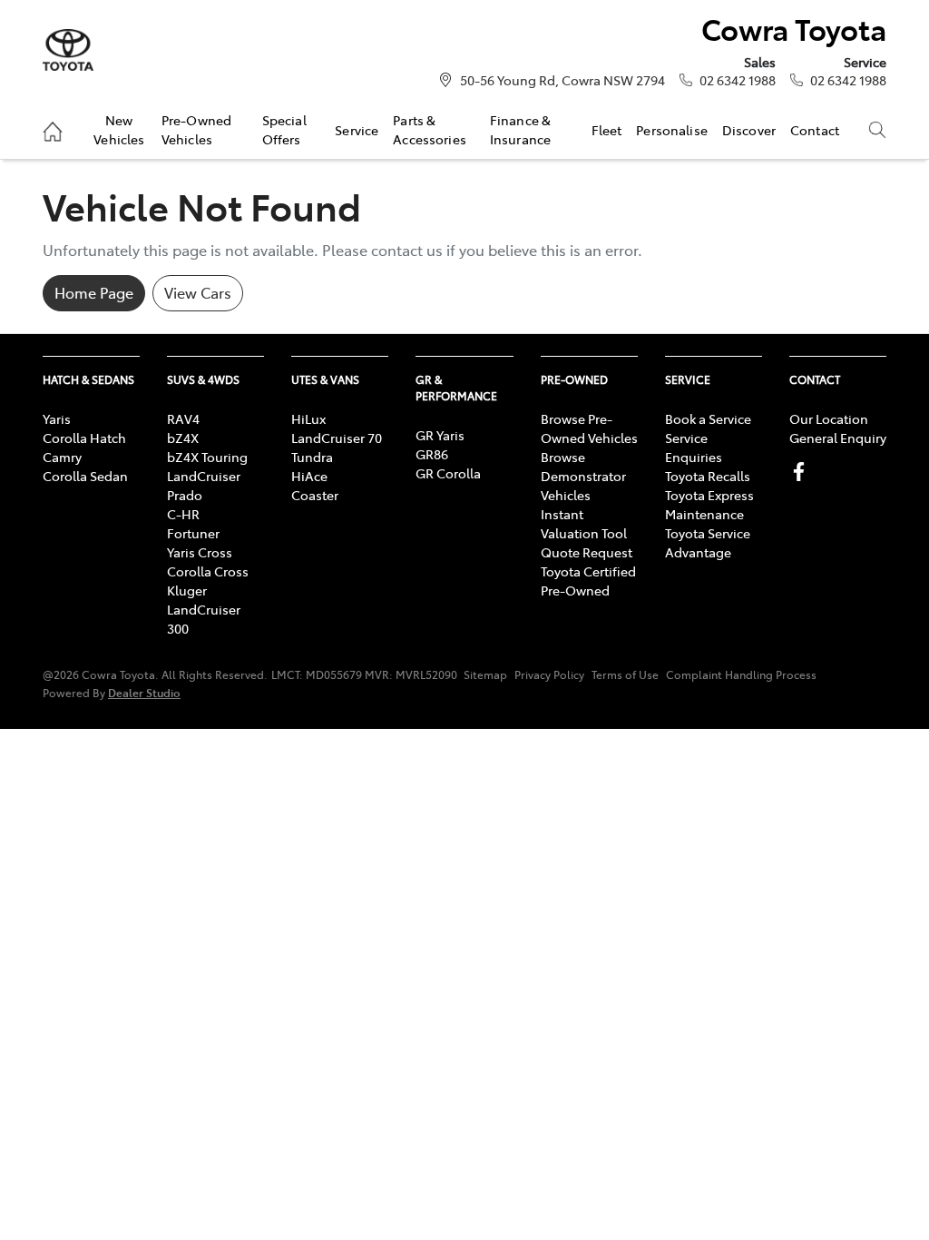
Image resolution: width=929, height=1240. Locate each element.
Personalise (672, 130)
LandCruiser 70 (336, 437)
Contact (814, 130)
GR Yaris (440, 435)
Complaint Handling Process (741, 674)
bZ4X (183, 437)
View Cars (197, 292)
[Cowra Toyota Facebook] (802, 471)
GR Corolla (448, 473)
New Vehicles (118, 129)
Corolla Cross (208, 571)
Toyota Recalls (707, 476)
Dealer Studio (144, 692)
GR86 (432, 454)
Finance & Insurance (520, 129)
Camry (62, 457)
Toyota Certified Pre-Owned (588, 580)
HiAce (309, 476)
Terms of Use (625, 674)
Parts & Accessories (429, 129)
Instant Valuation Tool (584, 523)
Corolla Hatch (84, 437)
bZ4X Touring (207, 457)
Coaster (314, 495)
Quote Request (586, 552)
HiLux (308, 418)
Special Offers (284, 129)
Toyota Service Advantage (707, 542)
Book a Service (708, 418)
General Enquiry (837, 437)
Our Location (828, 418)
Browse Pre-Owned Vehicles (589, 428)
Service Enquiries (693, 447)
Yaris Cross (199, 552)
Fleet (607, 130)
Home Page (93, 292)
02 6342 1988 (737, 80)
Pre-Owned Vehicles (196, 129)
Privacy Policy (549, 674)
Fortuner (193, 533)
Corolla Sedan (85, 476)
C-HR (183, 514)
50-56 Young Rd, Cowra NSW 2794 (562, 80)
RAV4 (183, 418)
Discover (749, 130)
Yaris (57, 418)
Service (356, 130)
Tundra (312, 457)
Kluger (187, 590)
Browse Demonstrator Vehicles (583, 476)
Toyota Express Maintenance (709, 504)
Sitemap (485, 674)
